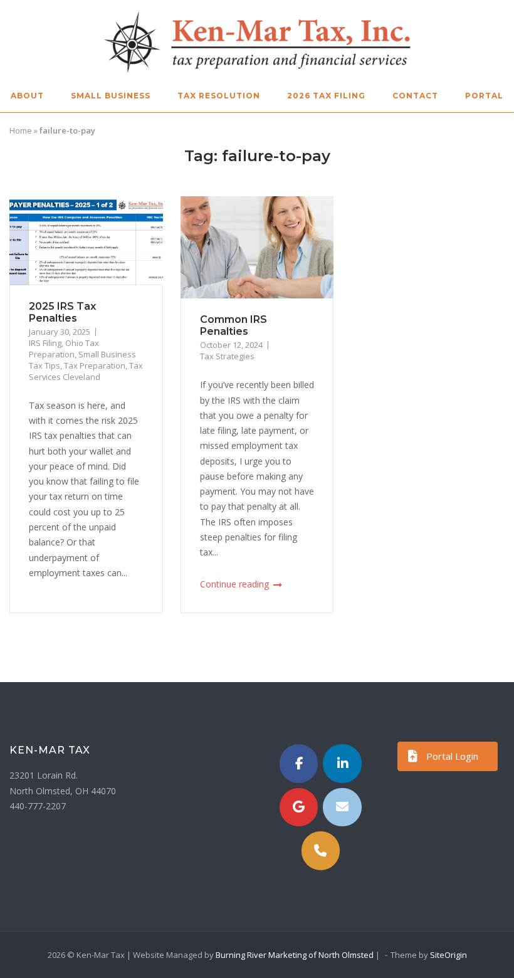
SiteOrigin (448, 954)
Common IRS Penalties (233, 325)
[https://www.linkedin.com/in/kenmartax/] (342, 763)
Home (20, 130)
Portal (484, 95)
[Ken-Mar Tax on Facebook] (299, 763)
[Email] (342, 807)
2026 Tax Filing (326, 95)
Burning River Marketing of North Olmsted (294, 954)
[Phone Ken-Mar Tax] (321, 850)
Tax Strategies (227, 356)
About (27, 95)
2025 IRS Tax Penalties (62, 312)
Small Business (110, 95)
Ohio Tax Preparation (64, 348)
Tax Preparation (94, 365)
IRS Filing (45, 343)
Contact (415, 95)
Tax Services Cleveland (86, 371)
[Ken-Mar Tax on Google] (299, 807)
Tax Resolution (218, 95)
